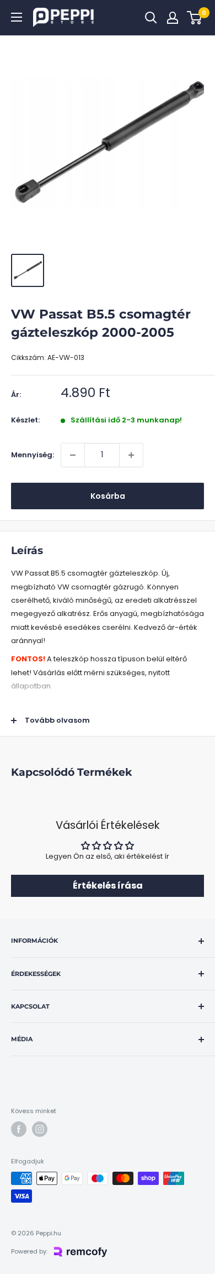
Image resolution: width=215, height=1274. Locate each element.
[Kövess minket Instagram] (39, 1129)
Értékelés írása (108, 885)
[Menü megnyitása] (16, 17)
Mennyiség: (32, 455)
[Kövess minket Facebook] (18, 1129)
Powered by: (29, 1251)
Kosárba (107, 496)
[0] (195, 17)
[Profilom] (172, 18)
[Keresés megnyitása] (151, 18)
